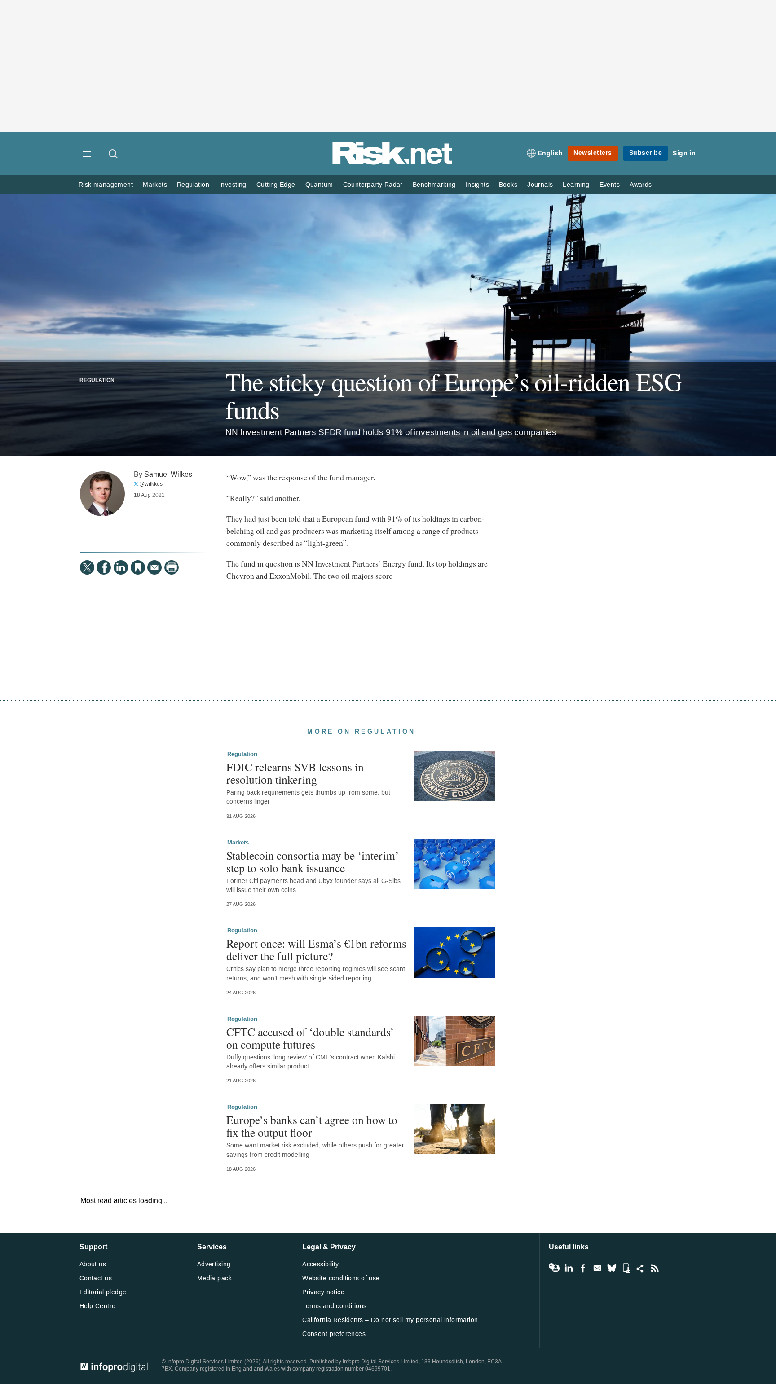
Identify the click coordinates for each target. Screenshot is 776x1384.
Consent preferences (334, 1334)
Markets (155, 185)
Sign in (684, 153)
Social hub (640, 1268)
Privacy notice (323, 1292)
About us (92, 1264)
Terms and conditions (334, 1306)
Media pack (214, 1278)
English (550, 153)
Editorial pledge (103, 1292)
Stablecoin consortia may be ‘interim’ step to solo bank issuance (312, 861)
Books (508, 185)
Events (610, 185)
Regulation (193, 185)
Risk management (106, 185)
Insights (477, 185)
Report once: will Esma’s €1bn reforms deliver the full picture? (316, 949)
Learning (576, 185)
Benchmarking (434, 185)
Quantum (319, 185)
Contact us (95, 1278)
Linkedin (568, 1268)
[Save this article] (138, 567)
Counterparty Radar (373, 185)
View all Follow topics (554, 1268)
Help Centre (97, 1306)
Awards (641, 185)
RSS (654, 1268)
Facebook (583, 1268)
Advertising (214, 1264)
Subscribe (645, 153)
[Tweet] (87, 567)
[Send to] (154, 567)
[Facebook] (104, 567)
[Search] (113, 154)
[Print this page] (171, 567)
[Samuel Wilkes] (102, 493)
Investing (233, 185)
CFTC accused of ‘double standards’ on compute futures (310, 1037)
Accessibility (320, 1264)
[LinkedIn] (121, 567)
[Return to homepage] (392, 162)
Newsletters (592, 153)
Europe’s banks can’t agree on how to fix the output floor (311, 1125)
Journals (540, 185)
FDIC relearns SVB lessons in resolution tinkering (295, 773)
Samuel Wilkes (168, 474)
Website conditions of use (341, 1278)
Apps (626, 1268)
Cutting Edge (275, 185)
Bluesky (611, 1268)
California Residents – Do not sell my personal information (390, 1320)
